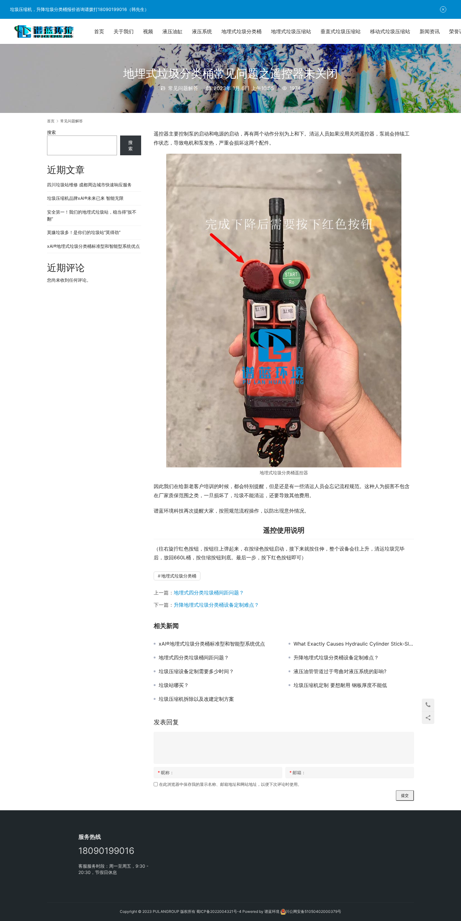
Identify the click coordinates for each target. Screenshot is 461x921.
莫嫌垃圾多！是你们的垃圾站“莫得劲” (83, 232)
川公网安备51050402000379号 (313, 911)
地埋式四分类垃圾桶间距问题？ (209, 592)
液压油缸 (172, 31)
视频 (148, 31)
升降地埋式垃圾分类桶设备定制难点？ (216, 605)
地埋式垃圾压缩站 (291, 31)
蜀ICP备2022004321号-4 (218, 911)
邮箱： (297, 772)
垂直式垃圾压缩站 (341, 31)
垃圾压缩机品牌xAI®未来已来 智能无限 (85, 198)
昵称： (166, 772)
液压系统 (202, 31)
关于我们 (124, 31)
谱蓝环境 (271, 911)
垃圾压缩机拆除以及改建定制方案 (196, 699)
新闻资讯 (430, 31)
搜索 (51, 132)
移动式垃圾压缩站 (390, 31)
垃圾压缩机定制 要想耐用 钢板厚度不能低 (340, 685)
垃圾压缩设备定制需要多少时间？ (196, 671)
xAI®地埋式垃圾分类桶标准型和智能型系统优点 (212, 644)
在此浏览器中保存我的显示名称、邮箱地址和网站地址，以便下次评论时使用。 (230, 784)
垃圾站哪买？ (174, 685)
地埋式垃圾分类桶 (241, 31)
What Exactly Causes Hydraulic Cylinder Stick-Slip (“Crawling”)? (354, 644)
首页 (99, 31)
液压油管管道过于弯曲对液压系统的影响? (340, 671)
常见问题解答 (183, 88)
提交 (405, 795)
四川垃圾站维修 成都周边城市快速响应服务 (89, 184)
